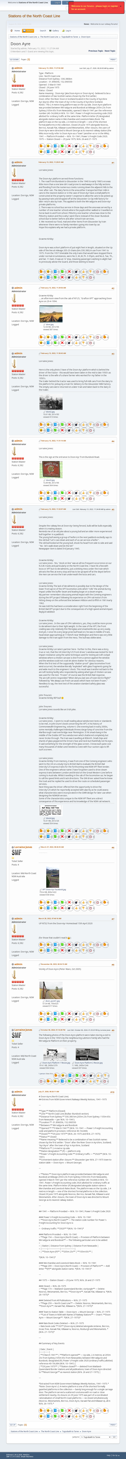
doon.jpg (49, 324)
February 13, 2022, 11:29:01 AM (51, 162)
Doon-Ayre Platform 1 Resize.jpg (56, 1062)
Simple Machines (27, 1456)
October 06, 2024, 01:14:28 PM (53, 1030)
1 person (42, 1073)
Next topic (110, 50)
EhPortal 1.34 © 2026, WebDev (18, 1455)
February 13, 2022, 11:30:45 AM (53, 353)
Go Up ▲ (116, 1455)
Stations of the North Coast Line (34, 16)
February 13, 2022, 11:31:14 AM (53, 440)
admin (18, 68)
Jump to (76, 1436)
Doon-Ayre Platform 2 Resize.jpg (88, 1062)
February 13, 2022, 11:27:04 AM (51, 68)
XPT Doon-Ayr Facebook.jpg (54, 889)
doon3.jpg (50, 480)
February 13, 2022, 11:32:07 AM (53, 509)
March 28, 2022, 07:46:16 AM (50, 918)
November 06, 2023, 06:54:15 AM (54, 964)
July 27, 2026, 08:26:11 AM (49, 1091)
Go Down (14, 59)
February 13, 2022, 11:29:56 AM (53, 288)
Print (113, 59)
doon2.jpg (50, 411)
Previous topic (96, 50)
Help (108, 1455)
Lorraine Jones (23, 847)
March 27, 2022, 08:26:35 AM (52, 847)
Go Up (12, 1425)
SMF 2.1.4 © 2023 (13, 1456)
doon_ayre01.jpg (52, 1001)
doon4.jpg (50, 818)
